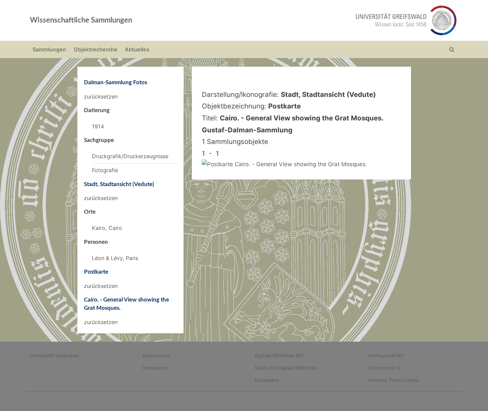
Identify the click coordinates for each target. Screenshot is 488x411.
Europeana (267, 380)
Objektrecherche (96, 49)
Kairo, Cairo (107, 228)
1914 (98, 126)
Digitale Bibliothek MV (279, 355)
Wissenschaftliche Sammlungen (81, 20)
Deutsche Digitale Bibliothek (286, 368)
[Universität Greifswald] (338, 20)
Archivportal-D (384, 368)
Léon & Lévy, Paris (115, 258)
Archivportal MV (386, 355)
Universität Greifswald (54, 355)
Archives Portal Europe (393, 380)
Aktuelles (137, 49)
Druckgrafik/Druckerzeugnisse (130, 156)
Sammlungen (49, 49)
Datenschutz (156, 355)
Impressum (155, 368)
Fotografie (105, 170)
